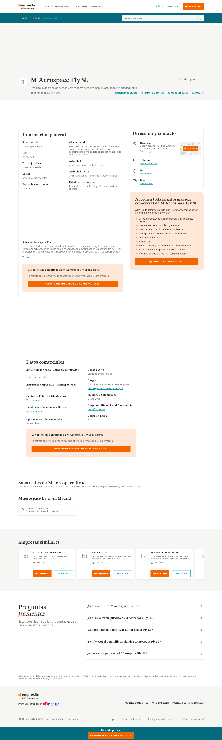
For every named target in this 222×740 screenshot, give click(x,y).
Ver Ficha (63, 573)
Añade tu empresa (167, 6)
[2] (35, 93)
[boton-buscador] (199, 18)
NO (28, 388)
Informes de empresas (57, 6)
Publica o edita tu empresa (188, 703)
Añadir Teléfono (148, 163)
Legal (112, 719)
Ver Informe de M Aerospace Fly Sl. (111, 735)
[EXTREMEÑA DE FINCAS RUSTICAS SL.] (202, 556)
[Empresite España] (28, 6)
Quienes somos (134, 703)
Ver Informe (42, 573)
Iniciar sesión (193, 6)
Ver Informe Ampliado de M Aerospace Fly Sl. (72, 283)
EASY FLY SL (99, 552)
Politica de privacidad (193, 719)
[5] (45, 93)
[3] (38, 93)
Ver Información (34, 400)
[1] (32, 93)
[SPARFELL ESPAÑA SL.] (143, 556)
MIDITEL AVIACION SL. (47, 552)
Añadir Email (146, 183)
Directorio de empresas (89, 6)
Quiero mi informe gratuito (166, 261)
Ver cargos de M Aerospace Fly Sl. (105, 388)
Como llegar (146, 151)
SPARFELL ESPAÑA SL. (164, 552)
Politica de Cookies (132, 719)
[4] (42, 93)
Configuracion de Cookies (161, 719)
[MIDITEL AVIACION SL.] (25, 556)
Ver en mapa (190, 148)
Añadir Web (146, 173)
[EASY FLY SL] (84, 556)
